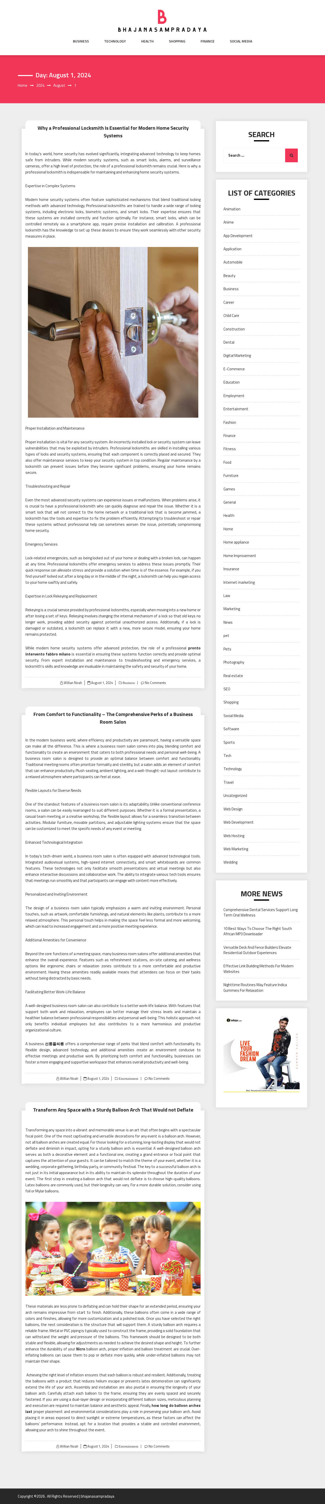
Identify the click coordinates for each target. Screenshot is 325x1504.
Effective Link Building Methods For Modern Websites (258, 968)
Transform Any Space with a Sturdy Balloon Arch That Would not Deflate (113, 1110)
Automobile (232, 262)
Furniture (230, 475)
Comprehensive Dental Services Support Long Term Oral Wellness (260, 912)
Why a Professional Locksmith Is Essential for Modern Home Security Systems (113, 131)
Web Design (232, 809)
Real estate (233, 676)
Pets (227, 649)
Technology (115, 41)
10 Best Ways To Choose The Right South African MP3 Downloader (257, 931)
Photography (233, 662)
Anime (228, 222)
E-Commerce (234, 369)
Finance (208, 41)
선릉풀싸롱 (54, 1044)
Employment (234, 396)
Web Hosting (233, 836)
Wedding (230, 862)
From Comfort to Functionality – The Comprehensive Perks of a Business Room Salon (113, 718)
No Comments (155, 682)
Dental (228, 342)
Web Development (238, 822)
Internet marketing (239, 582)
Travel (228, 782)
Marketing (231, 609)
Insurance (231, 569)
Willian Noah (73, 682)
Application (232, 249)
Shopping (177, 41)
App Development (238, 236)
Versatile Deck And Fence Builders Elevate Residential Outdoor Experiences (257, 950)
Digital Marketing (237, 355)
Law (226, 595)
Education (231, 382)
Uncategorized (235, 795)
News (228, 622)
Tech (227, 755)
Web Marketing (235, 849)
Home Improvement (239, 556)
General (229, 502)
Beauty (229, 276)
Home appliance (236, 542)
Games (229, 489)
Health (147, 41)
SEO (226, 689)
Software (231, 729)
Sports (229, 742)
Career (228, 302)
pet (226, 635)
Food (227, 462)
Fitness (229, 449)
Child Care (231, 315)
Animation (231, 209)
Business (81, 41)
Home (228, 529)
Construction (234, 329)
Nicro (80, 1349)
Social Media (241, 41)
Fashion (229, 422)
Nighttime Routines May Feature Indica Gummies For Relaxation (255, 987)
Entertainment (128, 1078)
